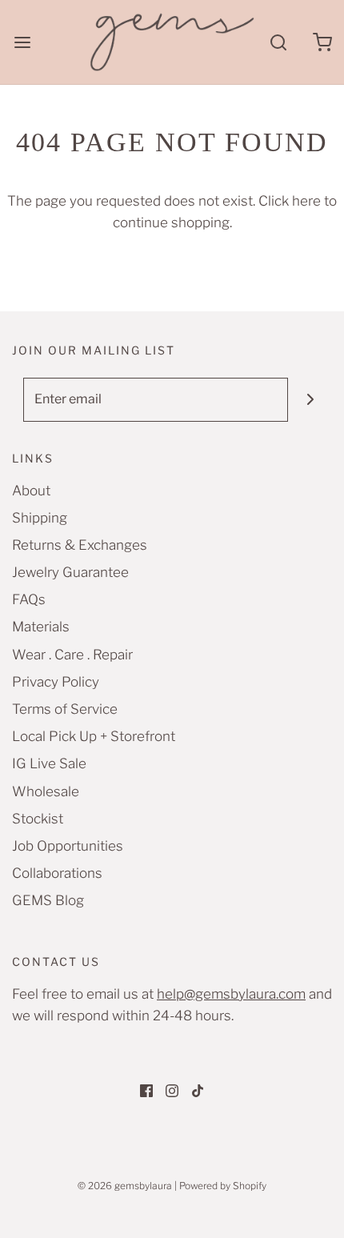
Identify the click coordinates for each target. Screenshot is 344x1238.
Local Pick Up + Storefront (93, 736)
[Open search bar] (278, 42)
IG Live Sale (49, 763)
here (306, 201)
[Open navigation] (22, 42)
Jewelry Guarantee (70, 572)
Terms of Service (65, 709)
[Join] (310, 400)
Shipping (39, 518)
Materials (41, 627)
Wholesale (45, 791)
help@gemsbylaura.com (231, 994)
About (31, 491)
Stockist (37, 819)
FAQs (29, 599)
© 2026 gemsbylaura (125, 1186)
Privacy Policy (55, 682)
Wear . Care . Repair (72, 655)
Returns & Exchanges (79, 545)
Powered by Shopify (222, 1186)
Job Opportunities (67, 846)
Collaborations (57, 873)
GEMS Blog (48, 900)
